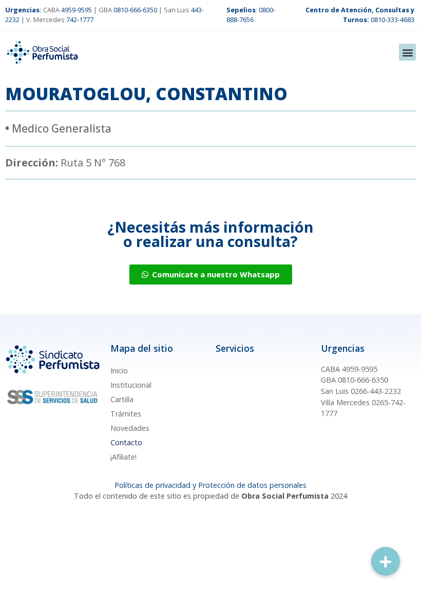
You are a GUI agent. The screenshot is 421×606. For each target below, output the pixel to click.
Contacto (126, 442)
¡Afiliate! (123, 457)
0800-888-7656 (250, 14)
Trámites (125, 414)
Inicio (119, 370)
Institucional (130, 385)
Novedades (129, 428)
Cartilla (121, 399)
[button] (407, 52)
